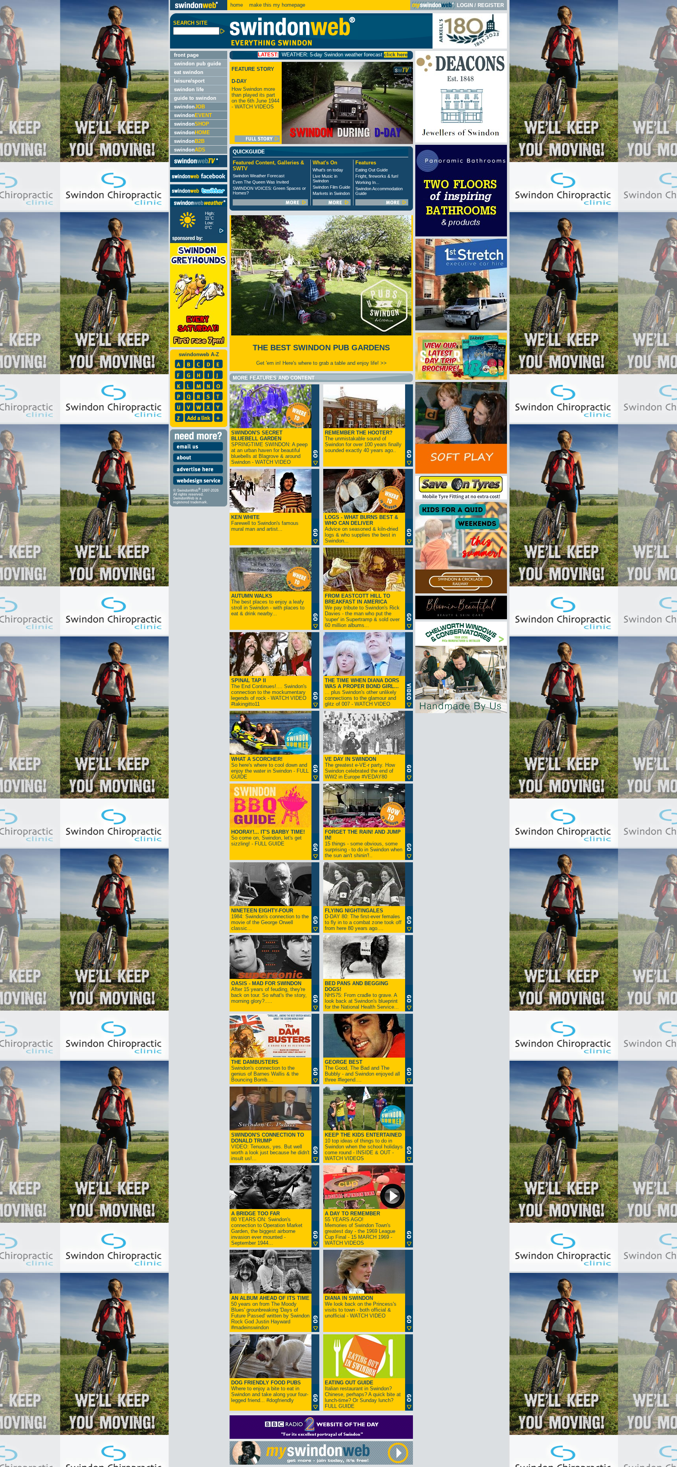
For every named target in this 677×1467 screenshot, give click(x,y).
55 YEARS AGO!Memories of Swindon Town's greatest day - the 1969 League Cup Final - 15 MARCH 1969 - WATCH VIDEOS (360, 1228)
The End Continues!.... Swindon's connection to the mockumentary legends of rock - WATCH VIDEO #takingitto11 (269, 692)
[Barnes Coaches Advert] (461, 378)
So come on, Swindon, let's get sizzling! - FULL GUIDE (268, 838)
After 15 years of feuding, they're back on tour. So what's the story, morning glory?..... (269, 992)
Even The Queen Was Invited (261, 182)
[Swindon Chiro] (84, 733)
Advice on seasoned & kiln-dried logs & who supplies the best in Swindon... (361, 529)
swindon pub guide (197, 64)
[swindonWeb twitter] (198, 195)
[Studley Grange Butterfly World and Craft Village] (461, 472)
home (236, 5)
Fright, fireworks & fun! (376, 176)
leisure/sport (189, 81)
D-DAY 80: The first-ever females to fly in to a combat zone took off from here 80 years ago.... (363, 919)
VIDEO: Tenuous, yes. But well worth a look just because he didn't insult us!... (270, 1146)
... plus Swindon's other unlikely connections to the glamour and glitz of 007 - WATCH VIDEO (362, 692)
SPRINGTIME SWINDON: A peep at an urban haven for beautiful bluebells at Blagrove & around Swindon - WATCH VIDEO (269, 447)
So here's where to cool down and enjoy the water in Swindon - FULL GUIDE (270, 768)
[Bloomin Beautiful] (461, 617)
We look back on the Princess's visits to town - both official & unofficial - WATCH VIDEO (360, 1307)
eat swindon (188, 72)
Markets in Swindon (331, 193)
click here (298, 55)
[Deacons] (461, 141)
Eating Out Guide (371, 170)
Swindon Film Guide (331, 187)
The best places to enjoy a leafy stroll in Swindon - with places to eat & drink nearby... (267, 604)
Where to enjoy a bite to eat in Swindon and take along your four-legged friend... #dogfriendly (269, 1391)
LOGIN (465, 5)
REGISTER (491, 5)
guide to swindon (195, 98)
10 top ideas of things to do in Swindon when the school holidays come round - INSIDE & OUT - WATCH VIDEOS (364, 1146)
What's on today (328, 170)
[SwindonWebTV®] (196, 164)
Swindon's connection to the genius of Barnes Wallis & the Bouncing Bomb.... (265, 1071)
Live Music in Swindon (325, 178)
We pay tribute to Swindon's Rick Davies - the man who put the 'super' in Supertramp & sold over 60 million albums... (362, 610)
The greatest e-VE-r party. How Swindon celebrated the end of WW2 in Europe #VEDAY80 (360, 768)
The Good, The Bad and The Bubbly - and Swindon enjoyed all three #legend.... (362, 1071)
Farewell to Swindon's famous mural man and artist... (265, 523)
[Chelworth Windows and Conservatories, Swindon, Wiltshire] (461, 711)
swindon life (189, 89)
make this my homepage (276, 5)
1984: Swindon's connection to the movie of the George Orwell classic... (270, 919)
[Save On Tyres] (461, 498)
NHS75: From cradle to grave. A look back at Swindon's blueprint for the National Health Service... (362, 995)
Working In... (367, 182)
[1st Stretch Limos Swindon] (461, 329)
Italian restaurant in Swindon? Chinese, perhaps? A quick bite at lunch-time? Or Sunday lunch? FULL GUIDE (363, 1394)
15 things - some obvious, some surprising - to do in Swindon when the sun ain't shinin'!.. (363, 843)
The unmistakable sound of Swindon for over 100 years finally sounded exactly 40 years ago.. (363, 441)
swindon (189, 107)
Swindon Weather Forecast (258, 175)
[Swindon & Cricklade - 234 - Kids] (461, 592)
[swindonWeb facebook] (198, 180)
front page (186, 55)
